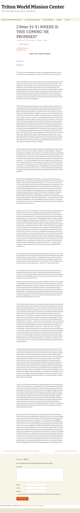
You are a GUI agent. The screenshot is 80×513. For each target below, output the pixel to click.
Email (18, 488)
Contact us (67, 19)
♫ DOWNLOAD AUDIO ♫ (22, 48)
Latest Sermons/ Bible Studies (32, 19)
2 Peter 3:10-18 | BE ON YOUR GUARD (66, 451)
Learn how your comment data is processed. (32, 505)
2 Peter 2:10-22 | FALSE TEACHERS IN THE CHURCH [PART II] (20, 451)
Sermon (34, 40)
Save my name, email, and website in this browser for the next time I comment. (39, 494)
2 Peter (29, 40)
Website (18, 491)
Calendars (59, 19)
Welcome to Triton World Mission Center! (11, 19)
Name (18, 485)
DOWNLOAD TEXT (21, 50)
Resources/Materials (48, 19)
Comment (19, 466)
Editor (46, 40)
